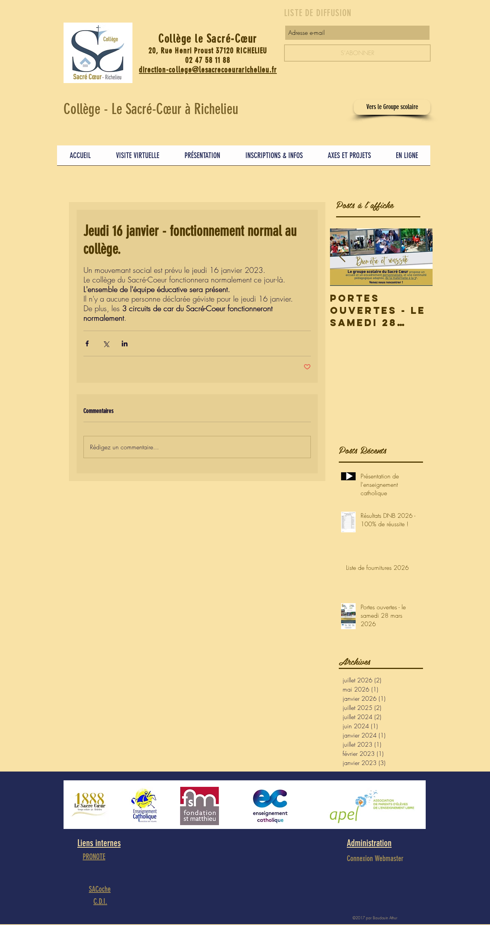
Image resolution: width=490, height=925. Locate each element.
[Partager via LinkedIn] (124, 343)
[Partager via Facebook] (87, 343)
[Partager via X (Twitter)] (105, 343)
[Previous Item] (342, 257)
